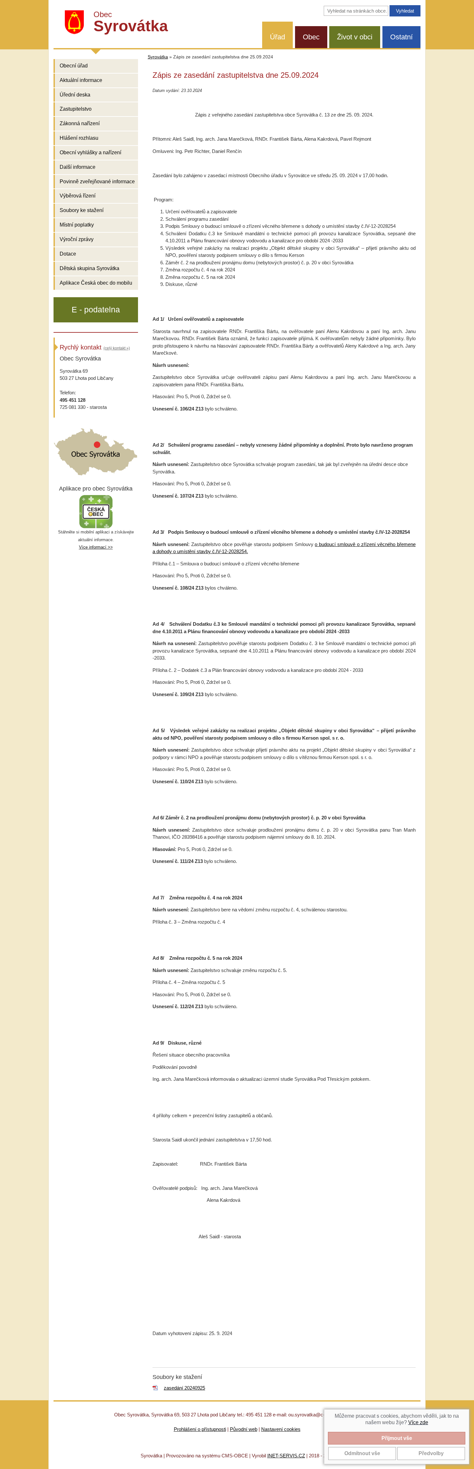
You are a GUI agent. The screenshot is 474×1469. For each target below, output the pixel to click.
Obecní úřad (74, 65)
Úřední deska (75, 94)
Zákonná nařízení (80, 123)
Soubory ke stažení (82, 210)
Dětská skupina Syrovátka (89, 268)
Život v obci (354, 37)
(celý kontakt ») (117, 348)
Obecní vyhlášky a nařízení (90, 152)
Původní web (243, 1429)
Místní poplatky (77, 225)
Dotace (68, 254)
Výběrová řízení (77, 195)
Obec (311, 37)
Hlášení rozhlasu (79, 138)
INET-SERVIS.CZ (286, 1455)
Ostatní (401, 37)
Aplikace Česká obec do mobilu (96, 283)
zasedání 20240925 (184, 1388)
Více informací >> (96, 547)
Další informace (77, 167)
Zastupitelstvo (76, 109)
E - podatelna (96, 309)
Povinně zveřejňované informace (97, 181)
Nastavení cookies (281, 1429)
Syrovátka (158, 57)
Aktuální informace (81, 80)
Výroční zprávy (77, 239)
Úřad (277, 37)
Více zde (418, 1422)
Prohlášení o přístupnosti (200, 1429)
